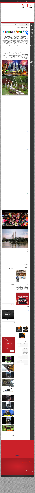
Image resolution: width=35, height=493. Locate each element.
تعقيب (27, 249)
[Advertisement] (11, 13)
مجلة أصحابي (25, 30)
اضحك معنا (26, 346)
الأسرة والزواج (25, 343)
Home (26, 24)
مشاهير (21, 360)
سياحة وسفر (22, 24)
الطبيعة (26, 344)
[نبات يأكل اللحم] (8, 413)
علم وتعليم (26, 363)
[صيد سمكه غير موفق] (8, 398)
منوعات (22, 358)
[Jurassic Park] (8, 420)
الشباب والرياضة (25, 356)
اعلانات (22, 344)
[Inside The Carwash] (8, 382)
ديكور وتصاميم (25, 348)
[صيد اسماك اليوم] (8, 405)
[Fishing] (8, 375)
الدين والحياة (20, 343)
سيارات (20, 356)
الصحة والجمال (25, 355)
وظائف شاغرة (25, 360)
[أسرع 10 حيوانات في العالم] (8, 428)
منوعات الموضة (25, 353)
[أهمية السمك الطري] (8, 390)
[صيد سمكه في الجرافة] (8, 367)
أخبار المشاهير (25, 351)
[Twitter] (14, 1)
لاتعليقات (9, 30)
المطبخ (26, 358)
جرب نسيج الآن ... (17, 455)
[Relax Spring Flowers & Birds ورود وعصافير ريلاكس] (8, 359)
